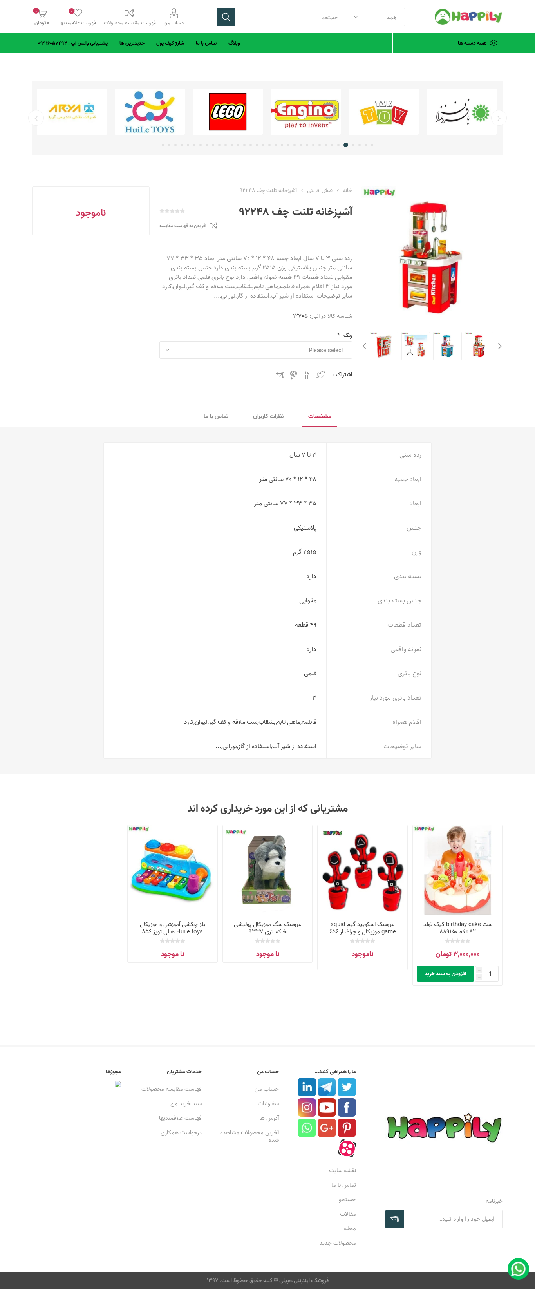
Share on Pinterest (293, 375)
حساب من (174, 23)
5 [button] (347, 145)
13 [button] (294, 145)
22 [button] (238, 145)
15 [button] (282, 145)
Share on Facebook (307, 375)
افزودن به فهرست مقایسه (182, 226)
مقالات (348, 1214)
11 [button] (307, 145)
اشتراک (394, 1219)
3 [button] (359, 145)
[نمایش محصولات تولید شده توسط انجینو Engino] (384, 112)
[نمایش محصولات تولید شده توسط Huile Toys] (228, 112)
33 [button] (169, 145)
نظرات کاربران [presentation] (268, 416)
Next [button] (365, 346)
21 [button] (244, 145)
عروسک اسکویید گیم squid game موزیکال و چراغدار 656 (362, 927)
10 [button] (313, 145)
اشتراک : (342, 374)
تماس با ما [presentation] (216, 416)
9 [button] (319, 145)
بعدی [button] (36, 118)
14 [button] (288, 145)
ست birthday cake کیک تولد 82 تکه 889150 (457, 927)
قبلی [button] (499, 118)
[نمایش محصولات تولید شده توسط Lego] (306, 112)
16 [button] (276, 145)
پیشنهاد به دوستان (280, 375)
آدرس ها (269, 1118)
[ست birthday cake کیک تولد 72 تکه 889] (457, 870)
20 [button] (250, 145)
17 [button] (269, 145)
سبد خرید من (186, 1103)
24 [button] (225, 145)
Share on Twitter (320, 375)
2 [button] (366, 145)
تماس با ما (343, 1185)
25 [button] (219, 145)
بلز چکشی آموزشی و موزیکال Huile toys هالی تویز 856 (172, 927)
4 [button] (353, 145)
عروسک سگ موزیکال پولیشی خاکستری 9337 (268, 927)
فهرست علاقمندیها (180, 1118)
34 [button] (163, 145)
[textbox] (290, 17)
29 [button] (194, 145)
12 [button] (301, 145)
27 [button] (207, 145)
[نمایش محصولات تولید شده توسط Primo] (72, 112)
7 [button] (332, 145)
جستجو (226, 17)
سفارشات (268, 1103)
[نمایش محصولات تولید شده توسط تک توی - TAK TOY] (462, 112)
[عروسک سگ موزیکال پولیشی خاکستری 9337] (268, 870)
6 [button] (339, 145)
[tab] (319, 417)
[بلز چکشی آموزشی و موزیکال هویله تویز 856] (172, 870)
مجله (350, 1228)
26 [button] (213, 145)
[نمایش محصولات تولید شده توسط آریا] (150, 112)
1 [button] (372, 145)
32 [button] (175, 145)
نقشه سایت (342, 1170)
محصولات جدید (338, 1243)
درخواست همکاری (181, 1132)
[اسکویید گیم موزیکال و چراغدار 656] (362, 870)
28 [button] (200, 145)
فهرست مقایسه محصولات (130, 23)
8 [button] (326, 145)
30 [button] (188, 145)
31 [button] (182, 145)
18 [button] (263, 145)
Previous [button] (499, 346)
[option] (462, 112)
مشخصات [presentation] (319, 416)
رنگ (347, 335)
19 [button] (257, 145)
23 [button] (232, 145)
